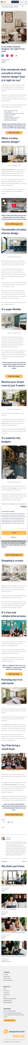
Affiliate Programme (8, 980)
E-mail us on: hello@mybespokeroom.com (13, 1013)
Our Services (6, 990)
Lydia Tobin (3, 61)
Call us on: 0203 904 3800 (9, 1011)
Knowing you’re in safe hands (10, 118)
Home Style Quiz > (8, 1000)
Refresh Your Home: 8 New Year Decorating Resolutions (13, 956)
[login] (21, 2)
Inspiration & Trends (6, 961)
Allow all (14, 532)
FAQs (5, 996)
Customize (13, 537)
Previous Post (4, 861)
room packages (13, 488)
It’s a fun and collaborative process (12, 117)
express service (4, 423)
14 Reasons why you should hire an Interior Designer (13, 932)
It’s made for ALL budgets (9, 114)
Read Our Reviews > (8, 1002)
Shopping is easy (8, 116)
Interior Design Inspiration (7, 6)
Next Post (24, 861)
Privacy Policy (7, 976)
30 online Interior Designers (11, 784)
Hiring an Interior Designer (7, 169)
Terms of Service (7, 978)
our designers (7, 724)
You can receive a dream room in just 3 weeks (14, 113)
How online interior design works (8, 909)
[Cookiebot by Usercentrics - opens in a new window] (20, 507)
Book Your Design (15, 1)
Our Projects (6, 992)
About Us (16, 6)
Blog (5, 988)
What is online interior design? (11, 110)
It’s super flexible (8, 112)
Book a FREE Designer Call (14, 224)
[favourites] (23, 2)
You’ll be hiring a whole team (10, 120)
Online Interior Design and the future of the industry (13, 885)
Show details (21, 528)
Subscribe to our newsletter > (10, 998)
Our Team (6, 974)
